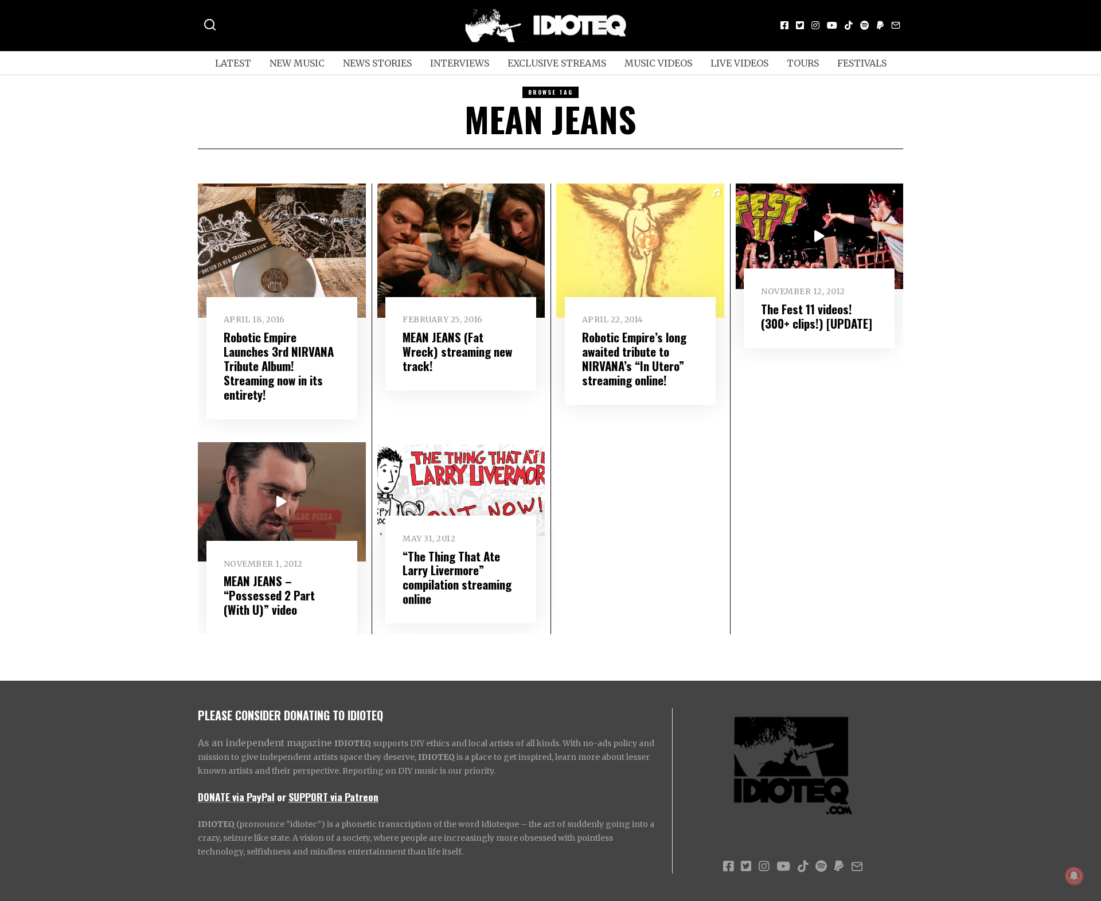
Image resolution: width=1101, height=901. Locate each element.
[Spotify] (864, 25)
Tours (803, 63)
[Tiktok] (849, 25)
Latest (233, 63)
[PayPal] (880, 25)
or (281, 796)
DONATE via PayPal (236, 796)
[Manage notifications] (1074, 876)
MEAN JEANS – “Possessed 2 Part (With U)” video (269, 595)
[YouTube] (832, 25)
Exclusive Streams (556, 63)
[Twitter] (800, 25)
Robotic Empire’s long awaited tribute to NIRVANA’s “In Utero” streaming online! (634, 358)
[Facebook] (784, 25)
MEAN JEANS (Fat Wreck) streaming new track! (457, 351)
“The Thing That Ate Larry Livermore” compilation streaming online (457, 577)
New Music (297, 63)
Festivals (862, 63)
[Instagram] (815, 25)
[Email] (895, 25)
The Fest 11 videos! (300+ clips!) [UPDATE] (816, 316)
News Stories (377, 63)
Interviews (459, 63)
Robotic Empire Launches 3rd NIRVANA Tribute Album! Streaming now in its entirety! (279, 365)
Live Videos (739, 63)
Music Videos (658, 63)
